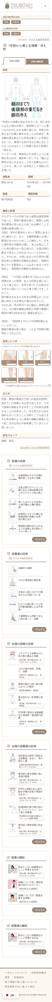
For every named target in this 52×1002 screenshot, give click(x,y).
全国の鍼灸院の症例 (11, 17)
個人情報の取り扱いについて (21, 981)
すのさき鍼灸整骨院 (39, 39)
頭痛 (6, 22)
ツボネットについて (16, 972)
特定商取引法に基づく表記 (20, 986)
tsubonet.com (23, 994)
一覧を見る (39, 539)
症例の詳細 (14, 60)
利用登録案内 (38, 972)
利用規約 (19, 977)
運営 (7, 977)
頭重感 (16, 22)
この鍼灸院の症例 (10, 28)
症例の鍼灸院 (37, 61)
